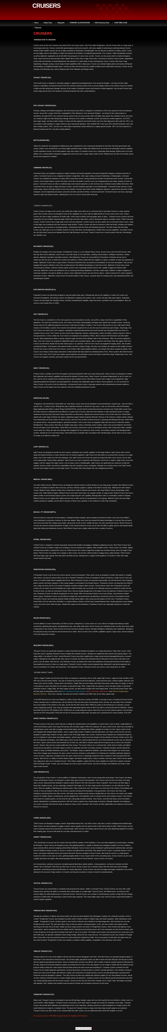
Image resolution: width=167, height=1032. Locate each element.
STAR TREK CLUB (120, 23)
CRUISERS (46, 5)
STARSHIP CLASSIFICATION (80, 23)
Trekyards (37, 28)
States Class (48, 23)
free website (83, 1028)
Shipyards (61, 23)
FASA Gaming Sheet (102, 23)
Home (36, 23)
